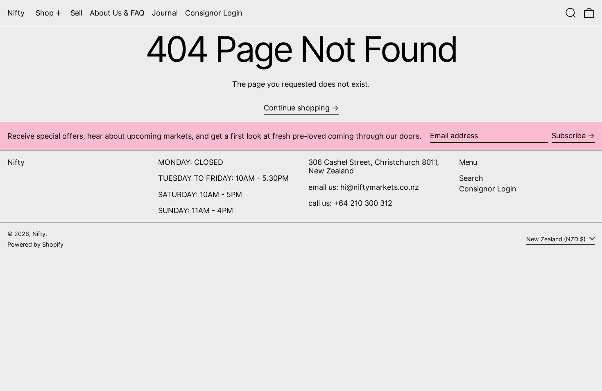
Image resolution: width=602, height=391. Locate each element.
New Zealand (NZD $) (556, 239)
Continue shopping (297, 107)
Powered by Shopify (35, 244)
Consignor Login (487, 188)
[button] (570, 13)
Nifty (16, 13)
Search (471, 178)
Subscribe (569, 135)
